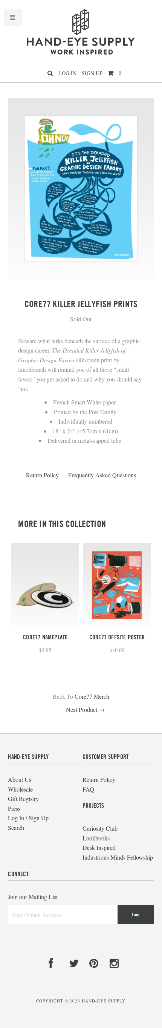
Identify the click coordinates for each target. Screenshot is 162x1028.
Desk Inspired (99, 847)
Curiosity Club (100, 828)
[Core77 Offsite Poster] (117, 625)
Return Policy (42, 475)
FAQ (88, 789)
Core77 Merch (92, 696)
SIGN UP (92, 73)
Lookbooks (96, 838)
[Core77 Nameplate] (45, 625)
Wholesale (20, 789)
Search (16, 827)
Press (14, 808)
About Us (19, 779)
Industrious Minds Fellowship (118, 857)
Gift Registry (23, 798)
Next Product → (85, 709)
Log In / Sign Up (28, 818)
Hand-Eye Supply (103, 1001)
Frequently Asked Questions (102, 475)
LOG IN (67, 73)
